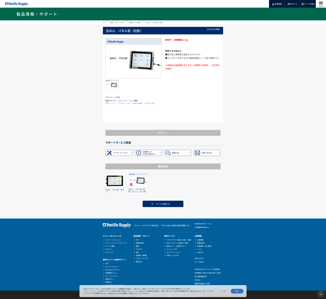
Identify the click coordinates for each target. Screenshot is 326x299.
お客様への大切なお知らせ (149, 152)
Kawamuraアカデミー (113, 270)
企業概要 (200, 240)
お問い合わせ (206, 152)
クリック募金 (110, 246)
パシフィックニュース (113, 240)
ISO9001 (198, 280)
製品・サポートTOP (117, 22)
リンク (199, 249)
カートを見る (199, 262)
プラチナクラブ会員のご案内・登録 (179, 240)
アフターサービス (120, 152)
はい (237, 291)
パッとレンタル (172, 249)
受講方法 (108, 282)
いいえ (223, 291)
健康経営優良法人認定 (202, 283)
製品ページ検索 (135, 22)
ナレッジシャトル (111, 276)
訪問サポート (110, 279)
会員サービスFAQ (173, 255)
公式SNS (200, 252)
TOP (106, 263)
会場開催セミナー (111, 273)
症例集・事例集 (141, 255)
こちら (185, 39)
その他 (117, 97)
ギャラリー (109, 249)
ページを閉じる (163, 203)
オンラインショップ (173, 252)
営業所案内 (201, 243)
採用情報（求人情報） (204, 246)
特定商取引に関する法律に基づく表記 (208, 273)
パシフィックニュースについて (116, 243)
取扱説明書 (140, 243)
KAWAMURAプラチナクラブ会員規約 (207, 269)
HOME (104, 22)
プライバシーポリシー (91, 291)
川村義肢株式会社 (201, 227)
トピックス (109, 252)
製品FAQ (175, 152)
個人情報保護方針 (201, 276)
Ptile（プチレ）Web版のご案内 (177, 243)
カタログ (139, 249)
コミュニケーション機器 (128, 100)
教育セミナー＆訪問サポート (176, 246)
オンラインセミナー (112, 267)
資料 (137, 252)
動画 (137, 246)
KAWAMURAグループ (202, 224)
